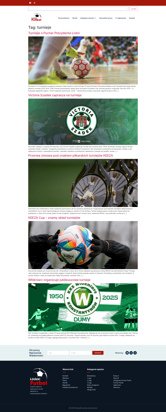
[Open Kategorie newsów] (95, 18)
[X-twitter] (34, 3)
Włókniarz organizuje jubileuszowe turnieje (59, 280)
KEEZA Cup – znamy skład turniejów (54, 218)
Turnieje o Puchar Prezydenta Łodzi (54, 33)
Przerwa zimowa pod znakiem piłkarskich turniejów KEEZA (70, 155)
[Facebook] (30, 3)
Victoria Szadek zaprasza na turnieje (55, 95)
